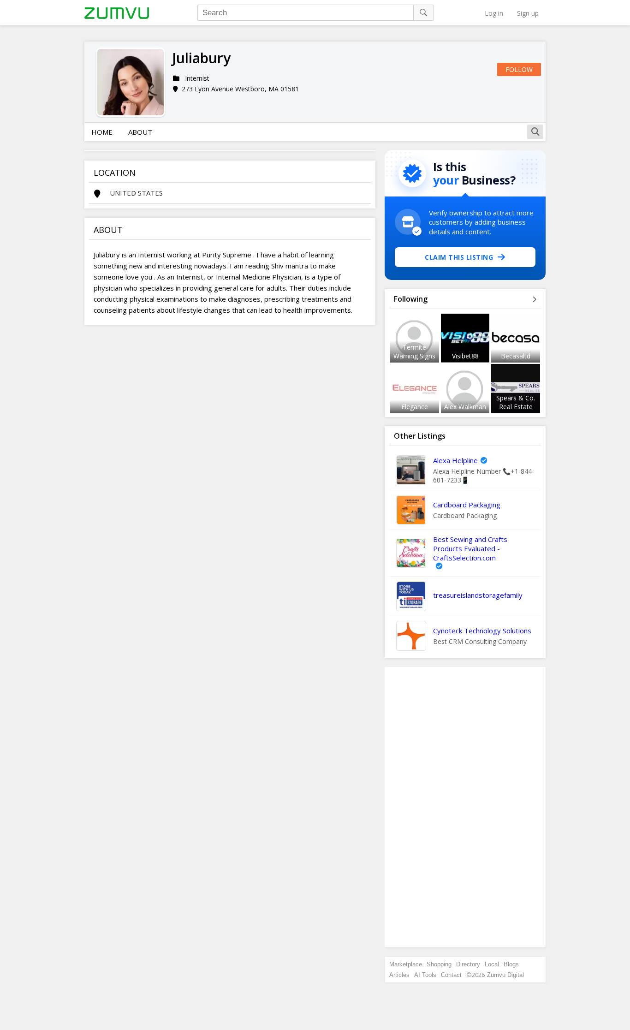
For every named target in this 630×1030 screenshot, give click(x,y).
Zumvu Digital (505, 975)
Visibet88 (465, 355)
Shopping (439, 964)
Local (492, 964)
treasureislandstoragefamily (478, 595)
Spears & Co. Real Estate (515, 402)
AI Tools (425, 975)
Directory (468, 964)
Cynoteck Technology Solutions (482, 630)
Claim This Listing (459, 257)
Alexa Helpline (455, 460)
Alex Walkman (465, 406)
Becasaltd (515, 355)
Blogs (511, 964)
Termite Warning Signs (414, 351)
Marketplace (405, 964)
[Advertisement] (465, 807)
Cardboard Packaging (466, 504)
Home (102, 132)
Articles (399, 975)
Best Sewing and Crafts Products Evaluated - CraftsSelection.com (470, 548)
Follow (519, 69)
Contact (451, 975)
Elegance (414, 406)
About (140, 132)
